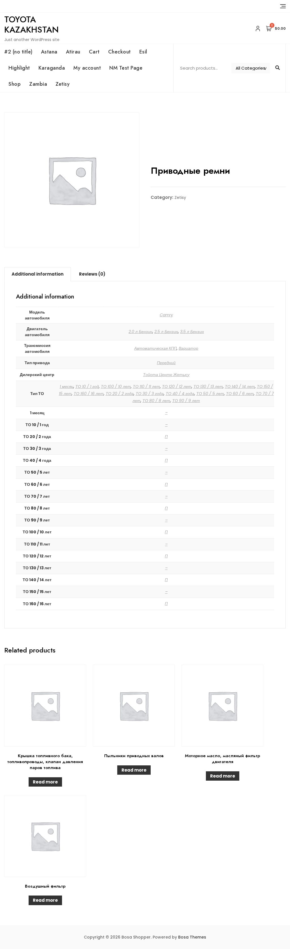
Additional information (37, 274)
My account (87, 68)
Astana (49, 51)
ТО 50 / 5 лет (210, 393)
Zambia (38, 84)
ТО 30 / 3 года (150, 393)
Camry (166, 315)
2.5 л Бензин (166, 331)
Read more (45, 782)
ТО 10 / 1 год (87, 386)
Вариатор (188, 348)
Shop (14, 84)
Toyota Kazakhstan (31, 24)
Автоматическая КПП (155, 348)
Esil (143, 51)
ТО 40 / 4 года (180, 393)
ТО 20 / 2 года (120, 393)
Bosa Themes (192, 937)
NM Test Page (125, 68)
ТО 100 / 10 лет (116, 386)
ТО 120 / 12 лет (176, 386)
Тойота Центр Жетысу (166, 374)
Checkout (119, 51)
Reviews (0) (92, 274)
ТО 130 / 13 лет (208, 386)
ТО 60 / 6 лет (240, 393)
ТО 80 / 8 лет (156, 400)
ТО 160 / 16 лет (89, 393)
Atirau (73, 51)
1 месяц (66, 386)
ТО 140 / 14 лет (240, 386)
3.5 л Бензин (192, 331)
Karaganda (52, 68)
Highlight (19, 68)
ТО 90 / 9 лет (186, 400)
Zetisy (63, 84)
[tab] (37, 274)
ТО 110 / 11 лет (146, 386)
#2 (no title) (18, 51)
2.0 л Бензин (140, 331)
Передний (166, 363)
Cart (94, 51)
